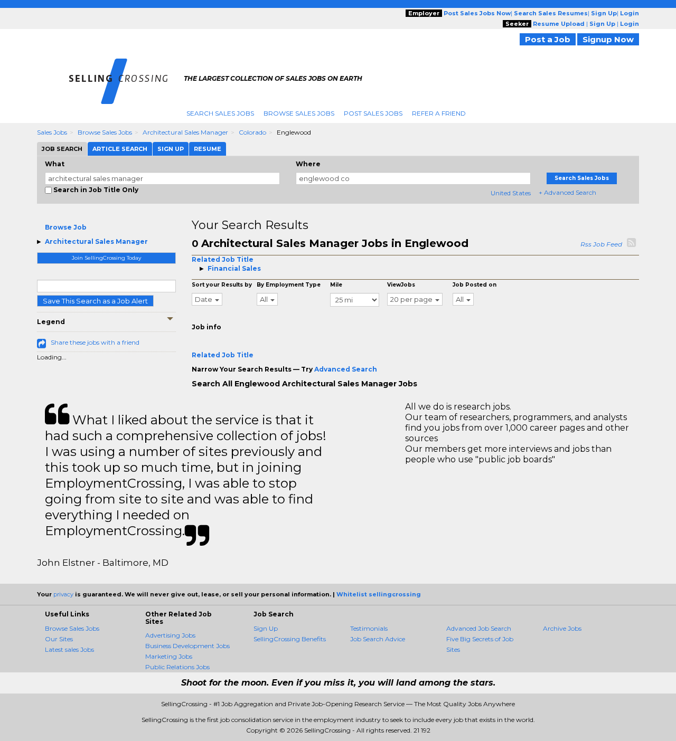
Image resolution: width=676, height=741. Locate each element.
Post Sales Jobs (373, 113)
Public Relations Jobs (177, 667)
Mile (336, 284)
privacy (63, 594)
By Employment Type (289, 284)
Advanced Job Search (478, 628)
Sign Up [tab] (170, 149)
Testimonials (369, 628)
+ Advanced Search (567, 192)
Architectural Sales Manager (185, 132)
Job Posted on (474, 284)
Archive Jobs (562, 628)
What (54, 164)
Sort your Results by (222, 284)
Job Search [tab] (62, 149)
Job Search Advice (377, 639)
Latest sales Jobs (69, 649)
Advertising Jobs (170, 635)
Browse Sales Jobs (299, 113)
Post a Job (547, 39)
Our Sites (59, 639)
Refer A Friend (439, 113)
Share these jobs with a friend (95, 342)
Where (308, 164)
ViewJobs (401, 284)
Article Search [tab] (119, 149)
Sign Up (265, 628)
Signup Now (608, 39)
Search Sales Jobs (220, 113)
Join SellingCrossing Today (106, 257)
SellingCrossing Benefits (289, 639)
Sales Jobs (52, 132)
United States (511, 193)
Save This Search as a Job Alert (95, 301)
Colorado (252, 132)
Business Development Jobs (187, 646)
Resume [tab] (207, 149)
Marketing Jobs (168, 656)
